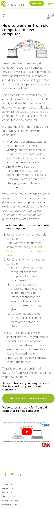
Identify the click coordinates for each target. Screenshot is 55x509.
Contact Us (10, 500)
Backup (7, 492)
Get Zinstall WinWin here (28, 398)
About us (8, 496)
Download (9, 504)
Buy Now (37, 3)
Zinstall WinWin (21, 234)
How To (7, 488)
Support (8, 484)
